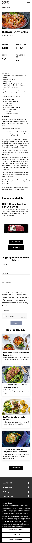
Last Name (5, 273)
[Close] (30, 500)
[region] (16, 520)
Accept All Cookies (16, 539)
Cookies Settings (16, 529)
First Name (5, 264)
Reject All (16, 534)
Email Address (6, 282)
